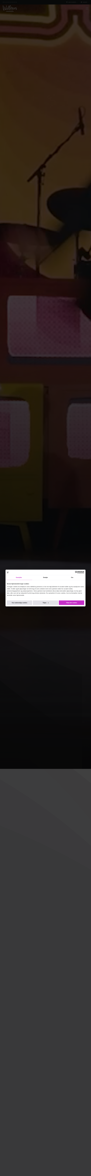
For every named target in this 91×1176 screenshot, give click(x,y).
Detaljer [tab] (45, 577)
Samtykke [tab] (19, 577)
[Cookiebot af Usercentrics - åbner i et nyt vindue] (76, 572)
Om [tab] (72, 577)
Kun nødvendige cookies (19, 602)
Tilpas (44, 602)
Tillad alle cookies (71, 602)
